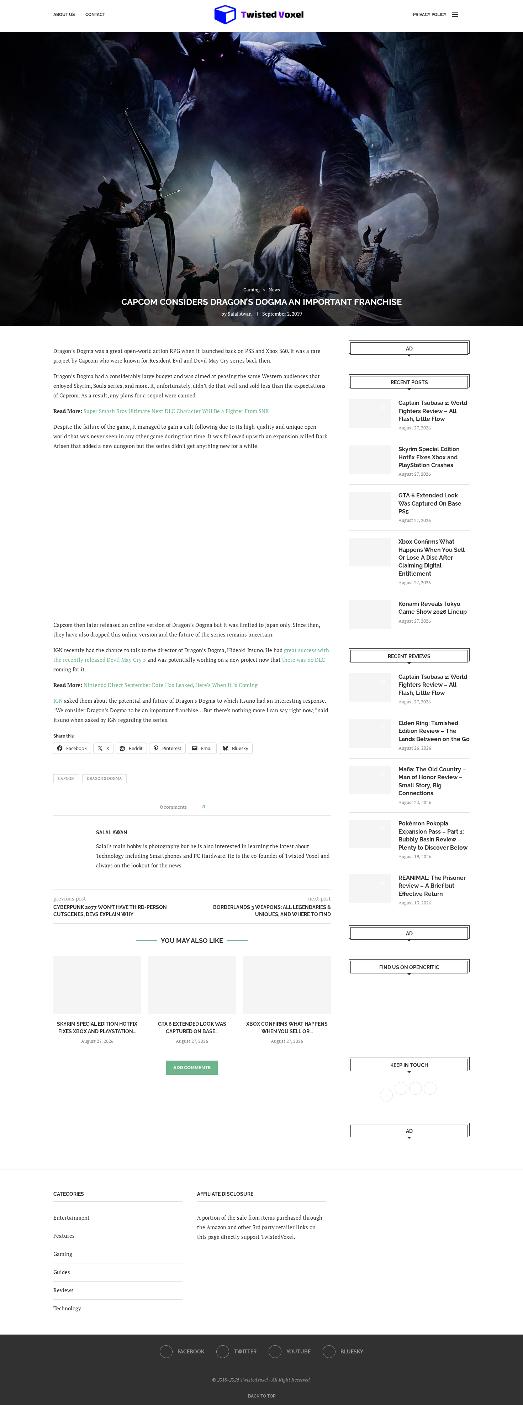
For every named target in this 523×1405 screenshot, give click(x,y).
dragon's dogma (104, 778)
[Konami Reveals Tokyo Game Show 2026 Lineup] (370, 614)
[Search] (466, 14)
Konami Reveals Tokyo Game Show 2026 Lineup (432, 608)
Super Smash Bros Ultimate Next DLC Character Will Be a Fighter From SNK (176, 410)
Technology (67, 1308)
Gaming (62, 1253)
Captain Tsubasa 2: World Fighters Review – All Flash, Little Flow (432, 411)
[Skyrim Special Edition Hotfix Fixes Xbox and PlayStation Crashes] (97, 985)
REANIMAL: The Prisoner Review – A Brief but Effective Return (432, 886)
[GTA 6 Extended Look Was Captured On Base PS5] (192, 985)
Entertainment (71, 1217)
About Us (64, 14)
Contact (95, 14)
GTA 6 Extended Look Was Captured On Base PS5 (429, 503)
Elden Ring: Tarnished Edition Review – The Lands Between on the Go (434, 731)
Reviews (63, 1290)
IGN (58, 700)
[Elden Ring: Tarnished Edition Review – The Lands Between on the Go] (370, 733)
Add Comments (192, 1067)
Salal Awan (240, 313)
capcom (66, 778)
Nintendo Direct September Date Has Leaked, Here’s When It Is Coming (171, 684)
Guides (61, 1271)
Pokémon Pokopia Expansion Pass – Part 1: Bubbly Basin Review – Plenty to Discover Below (432, 835)
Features (64, 1235)
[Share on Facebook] (213, 806)
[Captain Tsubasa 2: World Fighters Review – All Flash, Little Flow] (370, 413)
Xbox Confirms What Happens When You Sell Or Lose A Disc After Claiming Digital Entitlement (431, 557)
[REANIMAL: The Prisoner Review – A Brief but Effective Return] (370, 888)
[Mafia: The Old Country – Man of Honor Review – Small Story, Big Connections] (370, 780)
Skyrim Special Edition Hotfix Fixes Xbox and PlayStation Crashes (429, 457)
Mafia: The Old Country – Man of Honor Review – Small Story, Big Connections (432, 781)
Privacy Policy (430, 14)
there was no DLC (303, 659)
